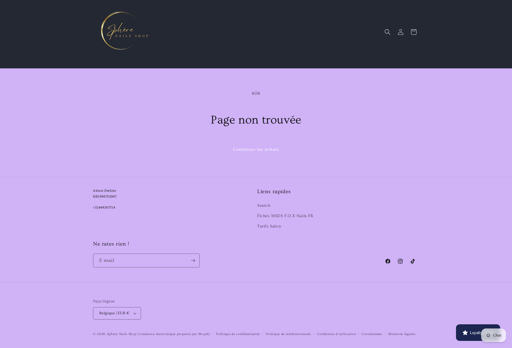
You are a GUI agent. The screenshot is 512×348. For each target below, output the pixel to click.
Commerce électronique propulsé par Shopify (173, 334)
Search (264, 205)
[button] (387, 32)
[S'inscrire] (192, 260)
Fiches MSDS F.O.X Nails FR (285, 216)
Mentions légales (401, 334)
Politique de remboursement (288, 334)
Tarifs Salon (269, 226)
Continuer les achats (256, 149)
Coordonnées (372, 334)
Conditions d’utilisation (336, 334)
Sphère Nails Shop (122, 334)
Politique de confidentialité (238, 334)
